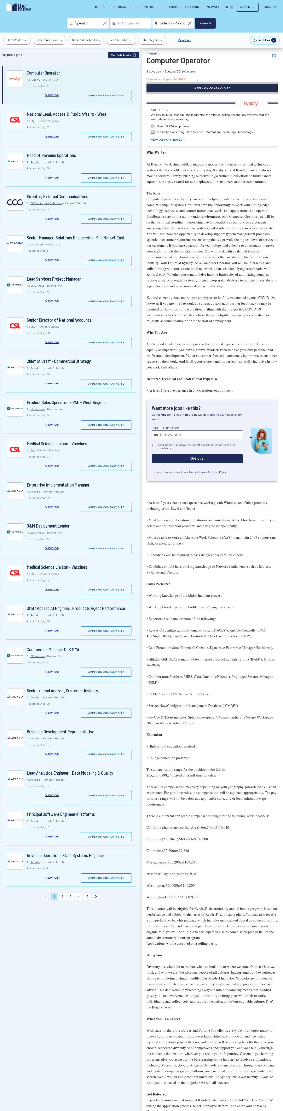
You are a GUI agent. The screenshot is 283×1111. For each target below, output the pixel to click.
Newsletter (217, 7)
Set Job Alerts (121, 55)
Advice (174, 7)
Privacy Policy (218, 472)
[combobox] (92, 23)
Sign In (270, 7)
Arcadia (35, 162)
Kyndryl (35, 79)
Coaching (193, 7)
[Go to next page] (96, 896)
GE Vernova (37, 285)
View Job (52, 95)
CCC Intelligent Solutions (46, 203)
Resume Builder (150, 7)
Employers (247, 7)
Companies (122, 7)
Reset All (184, 40)
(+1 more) (188, 72)
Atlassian (36, 244)
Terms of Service (198, 472)
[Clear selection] (105, 23)
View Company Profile (166, 139)
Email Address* (166, 428)
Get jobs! (197, 458)
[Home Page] (19, 8)
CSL (32, 121)
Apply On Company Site (106, 95)
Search (205, 23)
